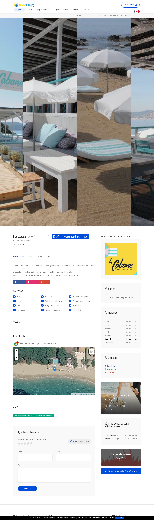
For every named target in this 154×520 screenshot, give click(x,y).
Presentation (19, 256)
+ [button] (16, 350)
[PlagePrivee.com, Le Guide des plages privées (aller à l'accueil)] (24, 4)
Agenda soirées (61, 10)
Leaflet (74, 394)
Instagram (33, 282)
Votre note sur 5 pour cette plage (32, 439)
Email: (58, 452)
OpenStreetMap (82, 394)
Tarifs (29, 256)
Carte (30, 10)
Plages (18, 10)
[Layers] (91, 351)
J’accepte (119, 518)
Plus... (84, 10)
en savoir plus (108, 518)
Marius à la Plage (112, 439)
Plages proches (43, 10)
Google (46, 282)
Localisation (40, 256)
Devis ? (75, 10)
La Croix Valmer (22, 240)
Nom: (20, 452)
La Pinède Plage (111, 435)
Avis (49, 256)
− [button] (16, 354)
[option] (104, 122)
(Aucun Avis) (18, 244)
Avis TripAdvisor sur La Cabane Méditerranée (34, 416)
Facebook (20, 282)
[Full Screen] (16, 358)
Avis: (20, 465)
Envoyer (27, 488)
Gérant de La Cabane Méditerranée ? (117, 236)
